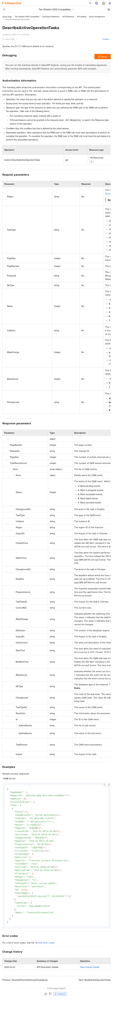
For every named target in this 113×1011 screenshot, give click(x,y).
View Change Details (89, 967)
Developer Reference (51, 16)
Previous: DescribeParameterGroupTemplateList (25, 979)
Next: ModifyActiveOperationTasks (95, 979)
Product (106, 39)
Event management (97, 16)
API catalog (81, 16)
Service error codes (45, 942)
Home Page (7, 16)
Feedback (61, 994)
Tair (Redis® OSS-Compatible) (27, 16)
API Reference (68, 16)
